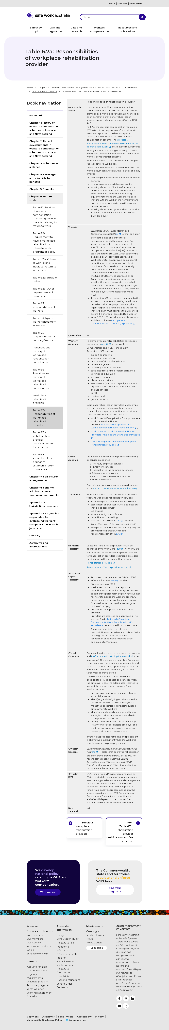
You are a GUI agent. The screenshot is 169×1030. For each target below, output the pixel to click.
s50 (119, 549)
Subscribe (122, 3)
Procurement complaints (64, 974)
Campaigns (93, 931)
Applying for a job (37, 966)
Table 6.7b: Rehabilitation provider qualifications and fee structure (43, 440)
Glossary (34, 535)
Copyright (32, 1016)
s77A (118, 534)
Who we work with (38, 953)
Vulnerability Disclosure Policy (44, 1020)
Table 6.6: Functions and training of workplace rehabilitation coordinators (42, 379)
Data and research (76, 29)
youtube (119, 1006)
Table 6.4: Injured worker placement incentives (44, 322)
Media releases (95, 935)
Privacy (99, 1016)
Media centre (136, 3)
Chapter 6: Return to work (44, 91)
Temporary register (38, 985)
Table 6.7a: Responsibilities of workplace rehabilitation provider (44, 418)
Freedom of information (63, 948)
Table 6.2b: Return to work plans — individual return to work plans (44, 265)
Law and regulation (55, 29)
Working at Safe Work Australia (39, 994)
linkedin (132, 998)
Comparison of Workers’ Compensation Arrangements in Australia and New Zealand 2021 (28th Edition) (87, 87)
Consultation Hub (67, 938)
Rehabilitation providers (99, 563)
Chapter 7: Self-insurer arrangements (43, 478)
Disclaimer (48, 1016)
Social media (65, 1016)
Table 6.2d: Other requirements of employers (43, 292)
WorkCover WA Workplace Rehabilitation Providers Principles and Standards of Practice (115, 433)
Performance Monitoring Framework (111, 656)
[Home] (51, 15)
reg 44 (104, 344)
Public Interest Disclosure (65, 967)
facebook (119, 998)
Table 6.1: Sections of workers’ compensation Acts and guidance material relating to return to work (45, 217)
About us (32, 926)
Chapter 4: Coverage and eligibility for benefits (42, 178)
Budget (61, 935)
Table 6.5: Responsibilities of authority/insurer (44, 336)
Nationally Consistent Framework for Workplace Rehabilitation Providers (112, 622)
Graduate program (37, 981)
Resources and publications (127, 29)
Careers (32, 961)
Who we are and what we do (39, 948)
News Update (94, 942)
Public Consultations (68, 979)
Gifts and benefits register (67, 956)
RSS (126, 1006)
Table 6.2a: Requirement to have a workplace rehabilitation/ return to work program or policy (44, 242)
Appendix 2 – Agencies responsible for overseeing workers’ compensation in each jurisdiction (44, 521)
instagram (126, 998)
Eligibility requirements (35, 976)
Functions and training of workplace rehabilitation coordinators (42, 355)
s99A (113, 580)
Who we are (48, 892)
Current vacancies (37, 970)
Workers (121, 140)
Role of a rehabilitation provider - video (107, 567)
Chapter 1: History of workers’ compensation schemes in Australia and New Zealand (44, 128)
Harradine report (66, 961)
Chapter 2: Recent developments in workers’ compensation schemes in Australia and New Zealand (44, 149)
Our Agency (34, 942)
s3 (117, 234)
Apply (142, 17)
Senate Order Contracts (64, 985)
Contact (111, 3)
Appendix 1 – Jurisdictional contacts (43, 504)
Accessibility (84, 1016)
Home (30, 87)
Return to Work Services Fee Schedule (114, 488)
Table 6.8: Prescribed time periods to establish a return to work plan (43, 462)
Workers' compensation (99, 29)
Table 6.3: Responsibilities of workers (44, 307)
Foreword (35, 115)
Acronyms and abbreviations (38, 544)
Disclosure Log (65, 942)
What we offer (35, 989)
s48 (94, 752)
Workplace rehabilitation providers (41, 399)
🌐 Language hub (76, 1020)
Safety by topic (36, 29)
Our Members (35, 938)
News (89, 938)
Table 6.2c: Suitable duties (45, 279)
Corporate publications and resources (40, 933)
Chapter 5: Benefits (41, 189)
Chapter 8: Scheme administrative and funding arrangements (43, 491)
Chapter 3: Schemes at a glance (43, 165)
